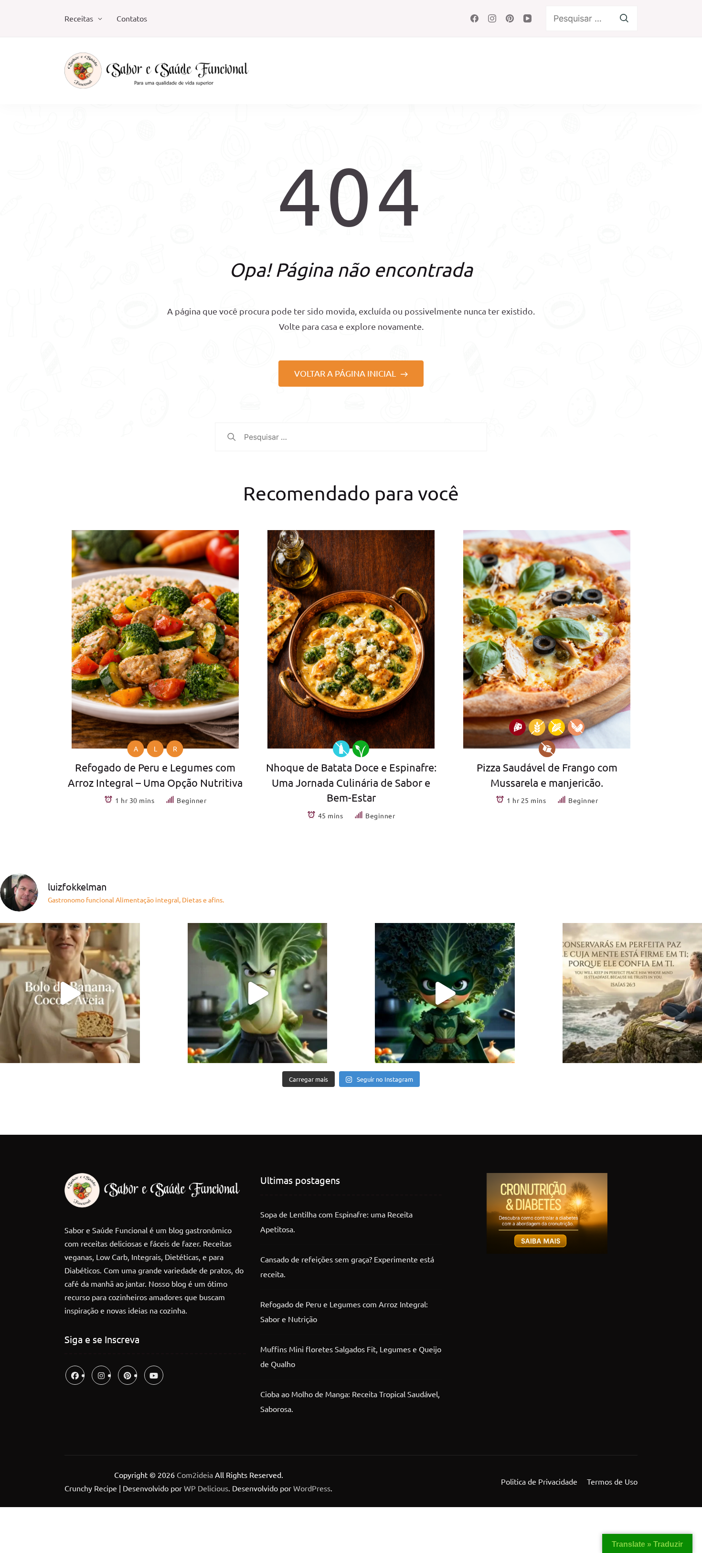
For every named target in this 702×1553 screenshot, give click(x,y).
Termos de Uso (612, 1481)
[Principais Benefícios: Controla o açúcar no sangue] (258, 993)
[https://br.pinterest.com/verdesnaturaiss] (127, 1375)
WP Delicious (206, 1488)
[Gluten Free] (537, 727)
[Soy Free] (576, 727)
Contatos (132, 18)
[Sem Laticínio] (341, 748)
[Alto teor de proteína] (517, 727)
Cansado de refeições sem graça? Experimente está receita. (347, 1266)
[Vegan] (360, 748)
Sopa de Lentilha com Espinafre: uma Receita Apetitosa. (336, 1221)
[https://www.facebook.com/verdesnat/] (75, 1375)
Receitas (78, 18)
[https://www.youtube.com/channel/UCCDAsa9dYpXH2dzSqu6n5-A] (153, 1375)
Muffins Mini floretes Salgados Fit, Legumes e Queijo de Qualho (350, 1356)
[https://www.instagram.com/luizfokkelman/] (101, 1375)
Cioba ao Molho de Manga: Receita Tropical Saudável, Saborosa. (350, 1401)
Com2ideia (194, 1474)
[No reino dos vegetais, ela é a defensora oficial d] (445, 993)
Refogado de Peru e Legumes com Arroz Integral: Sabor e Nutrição (344, 1311)
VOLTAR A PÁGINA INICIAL (346, 373)
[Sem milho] (556, 727)
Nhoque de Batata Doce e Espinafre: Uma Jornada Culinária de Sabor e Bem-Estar (351, 782)
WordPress (311, 1488)
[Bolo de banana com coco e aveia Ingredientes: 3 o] (70, 993)
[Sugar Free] (547, 748)
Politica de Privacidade (539, 1481)
